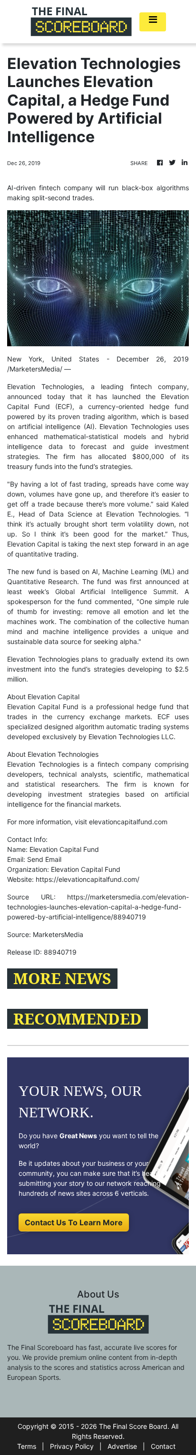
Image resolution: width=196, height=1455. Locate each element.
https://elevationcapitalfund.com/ (87, 879)
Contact (163, 1446)
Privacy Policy (72, 1446)
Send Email (44, 859)
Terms (26, 1446)
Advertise (122, 1446)
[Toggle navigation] (152, 21)
